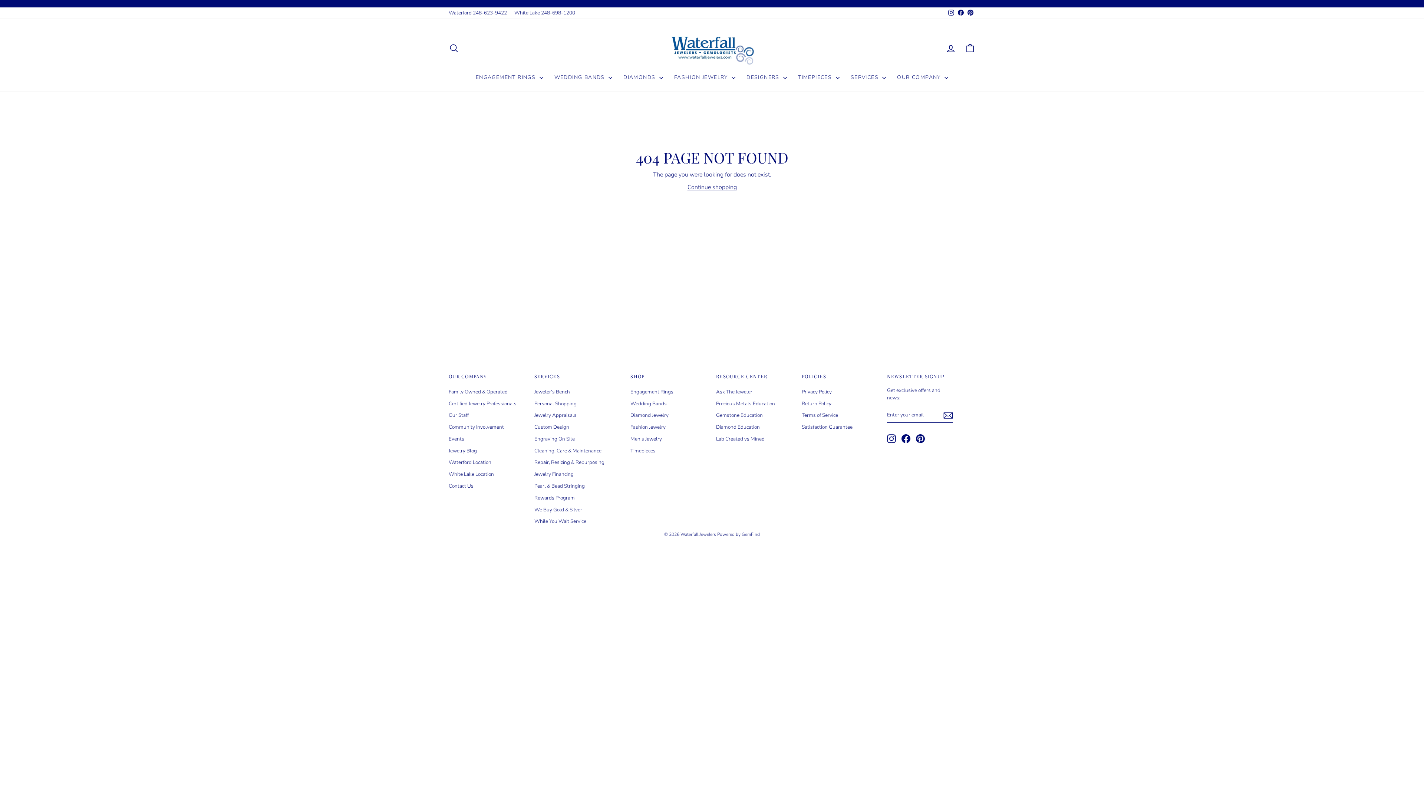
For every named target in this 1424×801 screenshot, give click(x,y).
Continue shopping (712, 187)
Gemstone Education (739, 415)
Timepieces (816, 77)
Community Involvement (476, 427)
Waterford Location (470, 462)
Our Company (920, 77)
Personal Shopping (555, 403)
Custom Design (551, 427)
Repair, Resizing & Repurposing (569, 462)
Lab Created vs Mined (740, 438)
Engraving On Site (554, 438)
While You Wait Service (560, 521)
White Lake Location (471, 474)
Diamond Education (738, 427)
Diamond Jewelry (649, 415)
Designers (763, 77)
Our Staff (459, 415)
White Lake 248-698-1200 (544, 12)
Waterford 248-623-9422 (478, 12)
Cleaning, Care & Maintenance (567, 450)
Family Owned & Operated (478, 391)
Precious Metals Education (745, 403)
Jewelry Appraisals (555, 415)
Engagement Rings (507, 77)
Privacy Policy (817, 391)
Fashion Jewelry (702, 77)
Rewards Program (554, 497)
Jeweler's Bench (552, 391)
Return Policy (816, 403)
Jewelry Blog (463, 450)
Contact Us (461, 486)
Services (866, 77)
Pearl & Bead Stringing (559, 486)
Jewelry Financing (554, 474)
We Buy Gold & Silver (558, 509)
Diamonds (640, 77)
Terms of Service (820, 415)
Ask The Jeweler (734, 391)
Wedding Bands (580, 77)
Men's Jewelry (646, 438)
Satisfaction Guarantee (827, 427)
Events (456, 438)
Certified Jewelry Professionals (483, 403)
